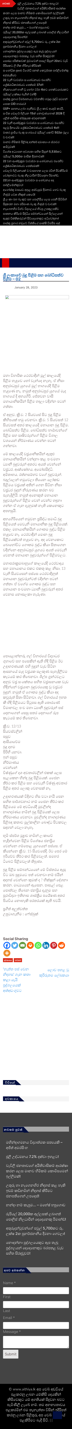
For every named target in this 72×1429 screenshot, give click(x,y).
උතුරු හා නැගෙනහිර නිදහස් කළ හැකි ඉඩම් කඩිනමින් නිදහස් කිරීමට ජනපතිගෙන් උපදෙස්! (35, 1190)
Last (6, 1311)
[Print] (30, 945)
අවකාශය (8, 960)
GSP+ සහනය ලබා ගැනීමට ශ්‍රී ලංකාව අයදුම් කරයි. (33, 108)
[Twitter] (14, 945)
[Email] (22, 945)
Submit (11, 1354)
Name (9, 1283)
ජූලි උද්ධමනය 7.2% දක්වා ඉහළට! (37, 3)
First (7, 1297)
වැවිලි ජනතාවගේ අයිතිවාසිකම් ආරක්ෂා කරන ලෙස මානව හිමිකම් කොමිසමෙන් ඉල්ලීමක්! (37, 1170)
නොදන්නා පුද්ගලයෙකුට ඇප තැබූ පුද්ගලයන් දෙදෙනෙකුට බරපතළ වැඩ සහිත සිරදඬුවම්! (34, 1247)
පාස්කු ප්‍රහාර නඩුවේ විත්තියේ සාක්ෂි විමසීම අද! (31, 223)
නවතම (18, 960)
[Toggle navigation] (14, 263)
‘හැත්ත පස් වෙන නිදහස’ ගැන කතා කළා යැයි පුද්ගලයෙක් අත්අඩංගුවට (16, 980)
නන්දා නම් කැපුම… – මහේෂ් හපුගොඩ (26, 27)
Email (9, 1318)
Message (12, 1332)
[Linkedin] (45, 945)
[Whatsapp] (38, 945)
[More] (6, 953)
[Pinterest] (53, 945)
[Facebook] (6, 945)
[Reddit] (61, 945)
